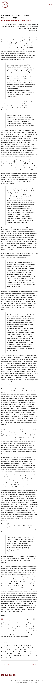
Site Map (42, 675)
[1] (16, 96)
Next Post (34, 664)
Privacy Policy (49, 675)
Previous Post (5, 664)
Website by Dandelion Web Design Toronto (27, 682)
